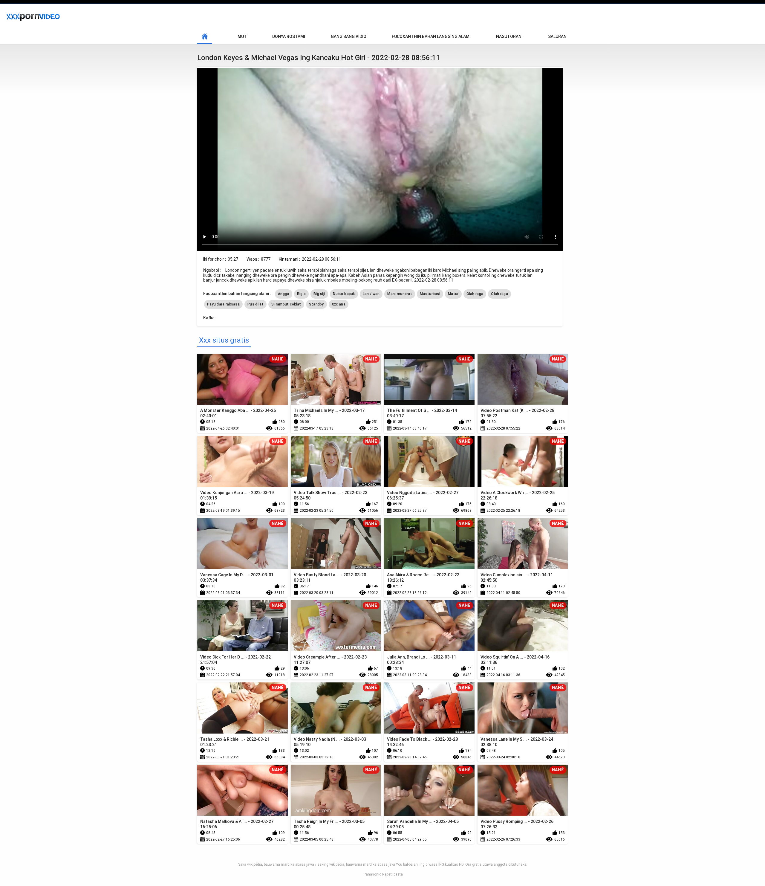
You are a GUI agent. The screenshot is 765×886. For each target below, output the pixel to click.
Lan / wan (371, 294)
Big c (301, 294)
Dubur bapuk (344, 294)
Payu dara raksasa (223, 304)
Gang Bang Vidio (348, 36)
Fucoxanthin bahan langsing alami (431, 36)
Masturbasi (430, 294)
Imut (241, 36)
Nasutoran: (509, 36)
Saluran (557, 36)
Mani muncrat (399, 294)
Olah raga (475, 294)
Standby (316, 304)
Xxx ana (338, 304)
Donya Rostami (288, 36)
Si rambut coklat (286, 304)
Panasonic (372, 874)
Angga (283, 294)
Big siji (319, 294)
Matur (453, 294)
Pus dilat (255, 304)
